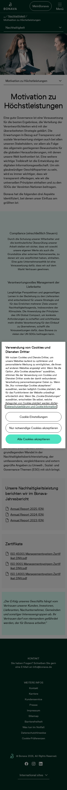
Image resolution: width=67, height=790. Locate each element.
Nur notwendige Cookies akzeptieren (33, 428)
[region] (33, 395)
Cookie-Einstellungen (34, 417)
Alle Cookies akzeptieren (33, 439)
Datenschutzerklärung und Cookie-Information (31, 406)
